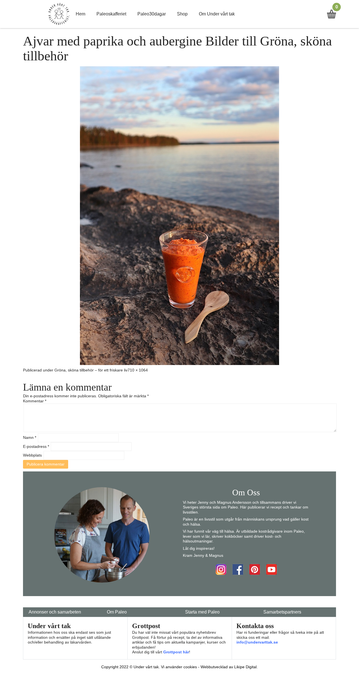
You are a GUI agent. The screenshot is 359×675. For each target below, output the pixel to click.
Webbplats (32, 455)
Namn (29, 437)
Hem (80, 14)
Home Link (59, 14)
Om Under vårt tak (217, 14)
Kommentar (34, 401)
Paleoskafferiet (111, 14)
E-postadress (36, 446)
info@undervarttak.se (257, 642)
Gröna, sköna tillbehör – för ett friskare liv (91, 370)
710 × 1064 (138, 370)
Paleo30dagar (151, 14)
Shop (182, 14)
